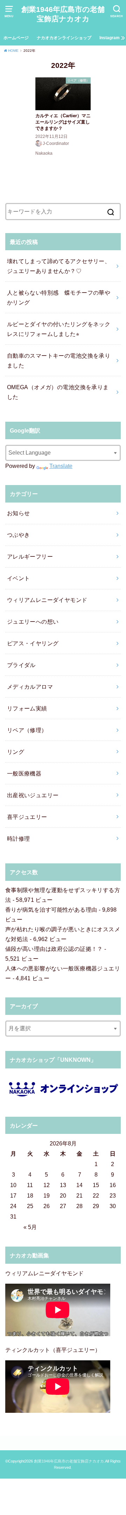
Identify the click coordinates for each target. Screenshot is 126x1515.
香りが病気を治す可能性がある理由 (51, 909)
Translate (60, 466)
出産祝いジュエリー (33, 795)
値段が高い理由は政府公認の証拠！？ (54, 949)
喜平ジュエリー (27, 817)
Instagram (109, 38)
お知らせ (18, 513)
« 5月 (30, 1227)
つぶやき (18, 535)
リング (15, 752)
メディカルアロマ (30, 686)
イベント (18, 578)
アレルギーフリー (30, 556)
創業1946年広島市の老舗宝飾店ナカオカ (63, 14)
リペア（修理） (27, 730)
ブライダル (21, 665)
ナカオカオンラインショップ (64, 38)
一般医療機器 (24, 773)
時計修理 (18, 838)
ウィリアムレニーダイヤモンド (47, 600)
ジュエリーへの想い (33, 621)
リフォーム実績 (27, 708)
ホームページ (16, 38)
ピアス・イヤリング (33, 643)
